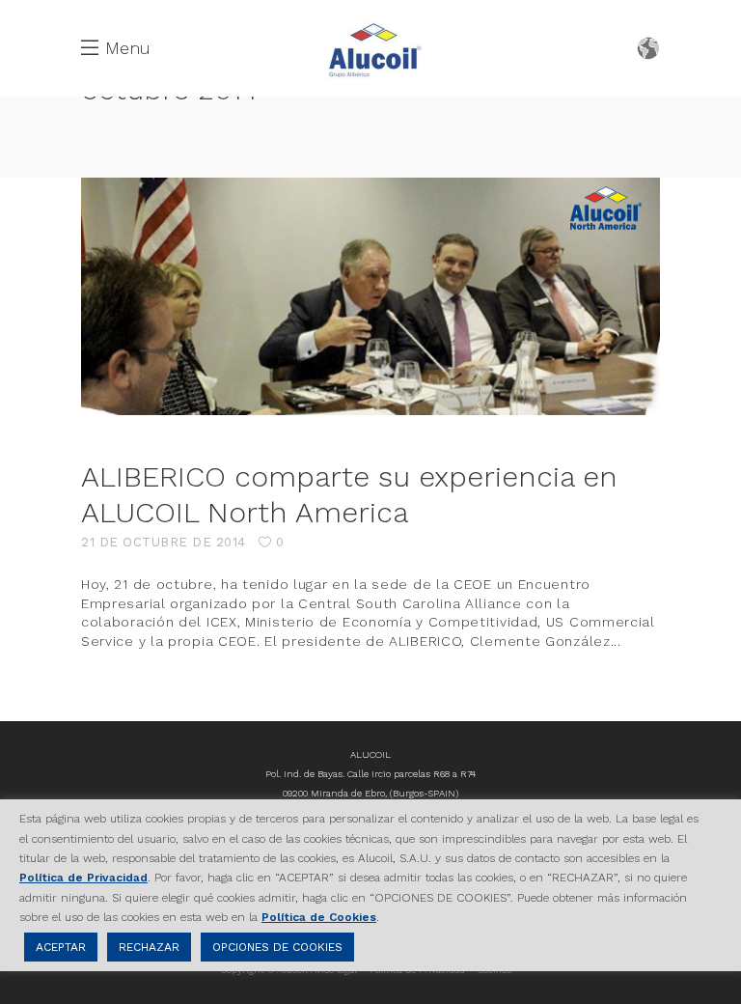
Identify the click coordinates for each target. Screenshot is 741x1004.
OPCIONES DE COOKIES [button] (277, 947)
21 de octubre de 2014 (163, 542)
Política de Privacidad (83, 877)
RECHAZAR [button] (149, 947)
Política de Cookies (318, 917)
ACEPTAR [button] (61, 947)
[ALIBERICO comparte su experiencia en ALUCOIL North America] (370, 296)
